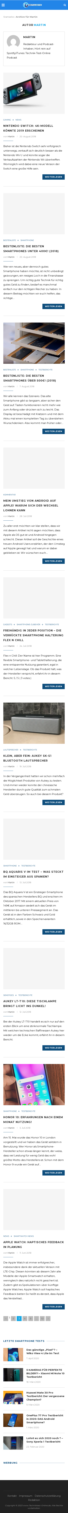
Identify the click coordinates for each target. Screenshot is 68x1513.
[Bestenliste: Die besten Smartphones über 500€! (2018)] (34, 343)
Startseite (8, 16)
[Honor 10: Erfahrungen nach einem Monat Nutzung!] (34, 1084)
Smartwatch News (24, 1236)
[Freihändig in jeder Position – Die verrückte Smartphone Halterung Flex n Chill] (34, 597)
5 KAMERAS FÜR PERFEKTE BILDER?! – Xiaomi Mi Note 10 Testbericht (45, 1373)
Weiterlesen (53, 177)
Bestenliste (9, 240)
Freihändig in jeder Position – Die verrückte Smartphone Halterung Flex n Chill (33, 635)
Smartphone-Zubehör (28, 624)
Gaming (7, 120)
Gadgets (7, 624)
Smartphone (27, 240)
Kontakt (12, 1495)
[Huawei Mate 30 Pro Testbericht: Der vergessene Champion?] (13, 1397)
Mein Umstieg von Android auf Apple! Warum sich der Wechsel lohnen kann (30, 505)
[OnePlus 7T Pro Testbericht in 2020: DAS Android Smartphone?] (13, 1420)
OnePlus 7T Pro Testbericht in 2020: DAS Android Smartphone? (44, 1419)
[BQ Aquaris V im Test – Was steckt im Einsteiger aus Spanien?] (34, 839)
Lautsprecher (10, 750)
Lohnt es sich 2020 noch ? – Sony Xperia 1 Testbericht (44, 1440)
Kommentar (9, 495)
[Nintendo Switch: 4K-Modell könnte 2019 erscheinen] (34, 93)
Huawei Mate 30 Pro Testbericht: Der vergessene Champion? (45, 1396)
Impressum (25, 1495)
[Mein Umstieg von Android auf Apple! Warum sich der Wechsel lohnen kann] (34, 468)
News (18, 120)
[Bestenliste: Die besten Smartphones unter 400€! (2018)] (34, 213)
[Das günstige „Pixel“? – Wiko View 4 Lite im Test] (13, 1354)
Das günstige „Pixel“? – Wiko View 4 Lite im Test (42, 1351)
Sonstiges (8, 995)
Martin (29, 37)
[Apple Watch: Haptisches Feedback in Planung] (34, 1209)
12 (42, 1318)
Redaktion (34, 1500)
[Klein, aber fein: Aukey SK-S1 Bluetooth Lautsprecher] (34, 723)
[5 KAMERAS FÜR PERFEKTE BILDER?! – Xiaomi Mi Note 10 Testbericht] (13, 1374)
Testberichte (45, 370)
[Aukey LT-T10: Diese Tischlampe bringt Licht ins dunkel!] (34, 968)
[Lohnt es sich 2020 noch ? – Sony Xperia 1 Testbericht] (13, 1443)
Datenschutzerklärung (48, 1495)
